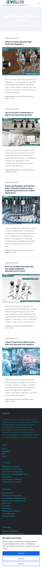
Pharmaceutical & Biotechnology (14, 498)
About (4, 449)
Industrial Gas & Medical (11, 511)
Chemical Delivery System (11, 482)
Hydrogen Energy (8, 516)
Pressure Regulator (12, 38)
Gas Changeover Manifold (11, 479)
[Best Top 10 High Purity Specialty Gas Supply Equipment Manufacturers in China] (21, 288)
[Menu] (39, 3)
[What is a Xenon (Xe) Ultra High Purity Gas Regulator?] (21, 61)
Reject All (21, 564)
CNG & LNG (6, 503)
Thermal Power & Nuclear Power (14, 501)
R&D (3, 454)
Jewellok (5, 413)
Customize (21, 558)
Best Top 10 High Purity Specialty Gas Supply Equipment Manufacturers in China (19, 269)
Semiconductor (7, 493)
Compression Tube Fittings (12, 469)
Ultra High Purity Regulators (12, 472)
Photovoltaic (7, 508)
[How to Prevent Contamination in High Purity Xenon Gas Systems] (21, 132)
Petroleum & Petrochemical (12, 496)
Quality (4, 456)
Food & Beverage (8, 514)
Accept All (21, 553)
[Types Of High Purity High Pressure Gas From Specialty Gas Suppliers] (21, 362)
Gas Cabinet (6, 477)
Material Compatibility (10, 531)
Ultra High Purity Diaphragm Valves (15, 474)
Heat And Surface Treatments (13, 534)
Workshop (6, 451)
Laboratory (6, 506)
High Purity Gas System (11, 466)
